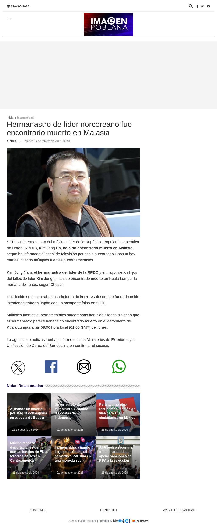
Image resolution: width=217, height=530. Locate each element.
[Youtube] (208, 6)
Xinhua (11, 141)
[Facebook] (197, 6)
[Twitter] (202, 6)
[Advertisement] (108, 75)
